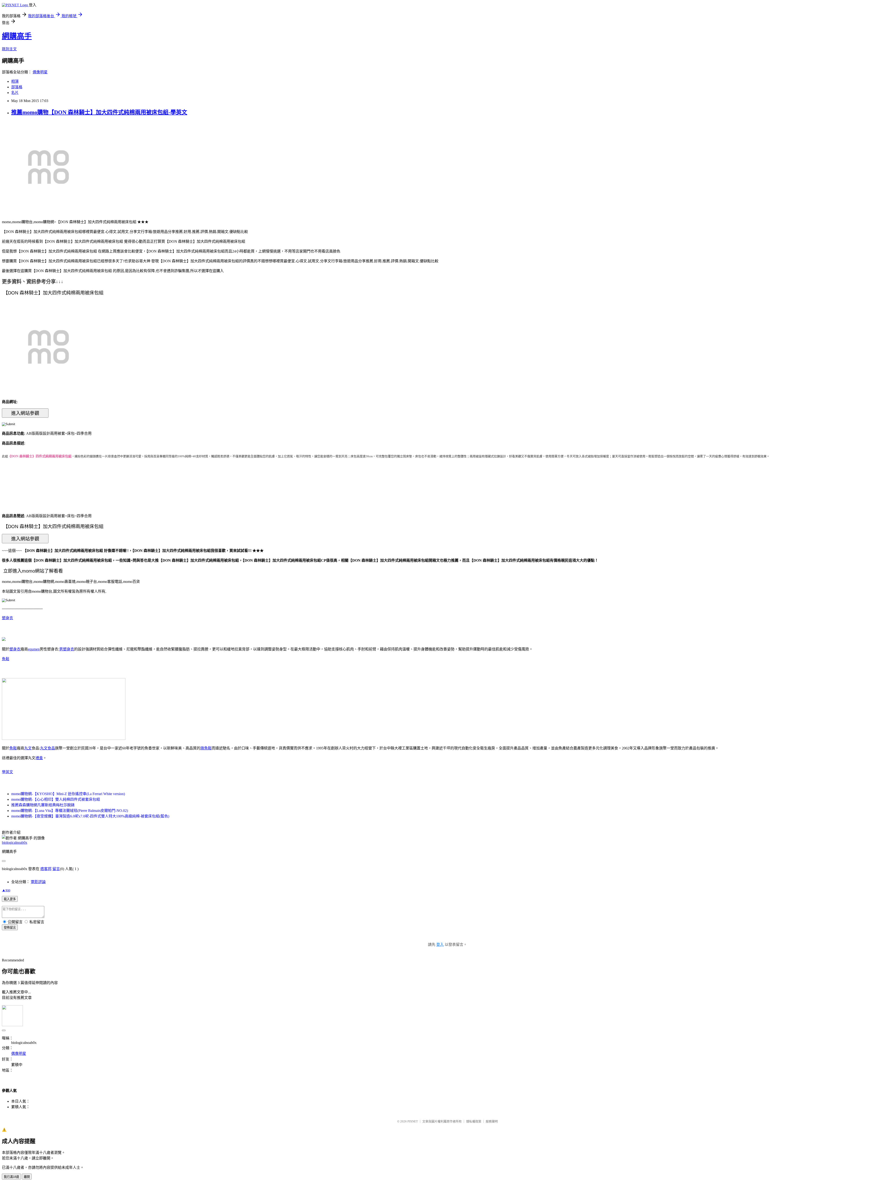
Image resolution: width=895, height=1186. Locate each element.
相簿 (15, 81)
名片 (15, 93)
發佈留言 (10, 927)
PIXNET (412, 1121)
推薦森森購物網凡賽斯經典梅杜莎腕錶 (43, 805)
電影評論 (38, 882)
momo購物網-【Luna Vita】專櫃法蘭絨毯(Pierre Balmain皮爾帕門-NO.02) (69, 811)
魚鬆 (5, 659)
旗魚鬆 (206, 748)
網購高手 (17, 36)
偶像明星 (40, 72)
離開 (27, 1177)
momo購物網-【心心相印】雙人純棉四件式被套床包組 (55, 799)
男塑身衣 (66, 649)
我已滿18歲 (11, 1177)
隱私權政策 (473, 1121)
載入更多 (10, 899)
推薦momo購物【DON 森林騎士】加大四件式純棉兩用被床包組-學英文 (99, 112)
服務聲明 (492, 1121)
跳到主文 (9, 49)
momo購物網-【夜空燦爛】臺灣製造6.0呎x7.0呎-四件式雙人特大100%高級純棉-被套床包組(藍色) (90, 816)
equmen (34, 649)
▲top (6, 890)
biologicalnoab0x (14, 842)
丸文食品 (47, 748)
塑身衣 (7, 618)
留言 (56, 869)
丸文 (28, 748)
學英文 (7, 772)
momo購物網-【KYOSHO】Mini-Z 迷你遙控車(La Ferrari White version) (68, 794)
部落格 (16, 87)
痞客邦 (46, 869)
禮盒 (39, 758)
